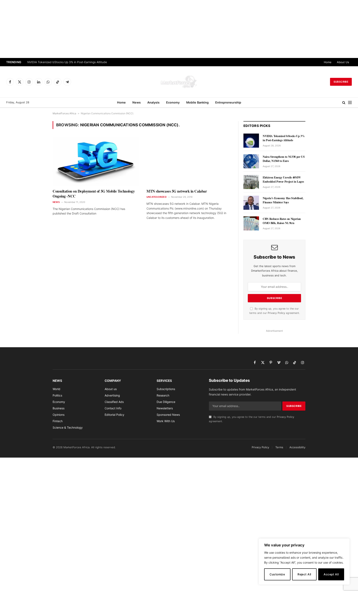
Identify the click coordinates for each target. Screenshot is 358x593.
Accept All (331, 574)
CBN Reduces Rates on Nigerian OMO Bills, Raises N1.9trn (282, 221)
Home (327, 62)
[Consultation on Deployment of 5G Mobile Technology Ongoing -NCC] (96, 161)
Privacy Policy (276, 313)
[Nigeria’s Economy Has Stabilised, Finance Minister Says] (251, 203)
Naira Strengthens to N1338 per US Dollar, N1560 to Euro (284, 159)
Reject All (304, 574)
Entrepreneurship (228, 102)
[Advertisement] (179, 29)
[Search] (343, 102)
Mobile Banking (197, 102)
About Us (343, 62)
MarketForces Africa (64, 113)
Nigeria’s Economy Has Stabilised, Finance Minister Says (283, 200)
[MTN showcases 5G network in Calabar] (189, 161)
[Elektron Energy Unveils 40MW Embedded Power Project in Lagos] (251, 182)
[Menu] (350, 102)
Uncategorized (156, 196)
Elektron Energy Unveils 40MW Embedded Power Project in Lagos (283, 179)
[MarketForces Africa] (179, 81)
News (136, 102)
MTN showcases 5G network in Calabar (176, 191)
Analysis (153, 102)
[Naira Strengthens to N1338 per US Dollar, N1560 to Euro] (251, 161)
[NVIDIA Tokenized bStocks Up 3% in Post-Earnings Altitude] (251, 141)
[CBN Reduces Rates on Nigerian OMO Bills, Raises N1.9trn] (251, 223)
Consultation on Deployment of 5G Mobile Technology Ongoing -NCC (94, 194)
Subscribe (341, 81)
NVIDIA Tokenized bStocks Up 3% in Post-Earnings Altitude (67, 62)
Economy (173, 102)
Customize (277, 574)
